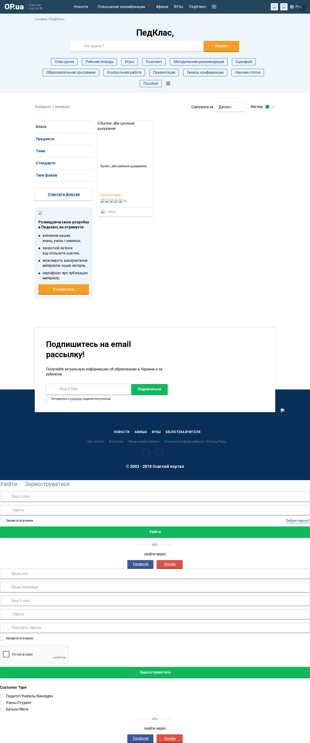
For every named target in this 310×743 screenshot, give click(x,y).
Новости (81, 7)
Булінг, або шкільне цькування (123, 166)
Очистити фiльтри (64, 194)
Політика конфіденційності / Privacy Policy (195, 441)
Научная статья (247, 72)
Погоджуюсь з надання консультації (80, 398)
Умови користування (143, 441)
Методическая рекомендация (199, 62)
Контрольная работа (124, 72)
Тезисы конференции (205, 72)
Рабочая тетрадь (99, 62)
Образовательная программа (71, 72)
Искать (221, 46)
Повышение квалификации (124, 6)
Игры (129, 62)
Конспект (154, 62)
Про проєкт (96, 441)
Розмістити (63, 289)
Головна (41, 19)
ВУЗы (178, 7)
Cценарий (244, 62)
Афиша (162, 7)
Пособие (150, 83)
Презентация (164, 72)
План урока (64, 62)
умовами (76, 398)
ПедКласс (197, 7)
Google (170, 564)
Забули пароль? (298, 520)
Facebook (141, 564)
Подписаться (149, 389)
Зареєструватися (47, 484)
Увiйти (8, 484)
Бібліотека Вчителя (183, 432)
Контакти (116, 441)
